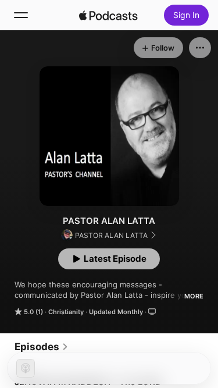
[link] (42, 346)
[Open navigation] (21, 15)
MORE (193, 296)
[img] (108, 15)
